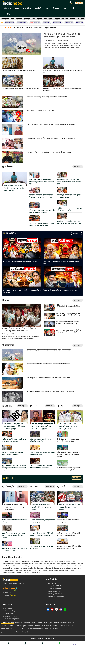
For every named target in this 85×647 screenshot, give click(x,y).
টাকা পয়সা (65, 19)
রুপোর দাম (46, 23)
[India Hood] (12, 3)
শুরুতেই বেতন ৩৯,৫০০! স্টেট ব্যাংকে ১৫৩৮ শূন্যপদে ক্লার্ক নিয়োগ (70, 521)
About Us (8, 592)
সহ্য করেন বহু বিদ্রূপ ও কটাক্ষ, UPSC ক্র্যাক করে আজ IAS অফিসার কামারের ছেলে (50, 152)
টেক (64, 8)
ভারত (17, 8)
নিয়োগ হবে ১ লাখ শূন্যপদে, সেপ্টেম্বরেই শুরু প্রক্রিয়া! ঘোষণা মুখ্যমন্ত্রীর (69, 209)
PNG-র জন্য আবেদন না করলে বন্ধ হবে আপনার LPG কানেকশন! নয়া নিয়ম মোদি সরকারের (69, 306)
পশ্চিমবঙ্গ (7, 8)
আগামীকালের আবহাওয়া (67, 626)
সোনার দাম (35, 23)
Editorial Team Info (55, 591)
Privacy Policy (10, 611)
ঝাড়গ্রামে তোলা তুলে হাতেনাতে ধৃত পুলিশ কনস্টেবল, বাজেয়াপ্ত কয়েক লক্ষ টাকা (62, 71)
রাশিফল (25, 645)
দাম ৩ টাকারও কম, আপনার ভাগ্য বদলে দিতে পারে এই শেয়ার (42, 547)
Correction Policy (11, 616)
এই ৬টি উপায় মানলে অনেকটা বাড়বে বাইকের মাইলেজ (14, 521)
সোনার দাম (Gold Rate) (67, 623)
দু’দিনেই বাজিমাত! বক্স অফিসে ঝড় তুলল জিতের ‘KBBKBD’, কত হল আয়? (41, 467)
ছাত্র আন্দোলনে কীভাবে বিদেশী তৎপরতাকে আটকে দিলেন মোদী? (21, 262)
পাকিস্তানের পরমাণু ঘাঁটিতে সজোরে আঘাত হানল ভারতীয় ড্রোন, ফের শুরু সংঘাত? (62, 35)
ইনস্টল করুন (76, 645)
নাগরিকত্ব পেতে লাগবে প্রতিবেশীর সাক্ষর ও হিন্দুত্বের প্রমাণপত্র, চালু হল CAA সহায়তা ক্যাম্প (52, 138)
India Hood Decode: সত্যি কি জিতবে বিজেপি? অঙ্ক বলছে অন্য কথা (62, 263)
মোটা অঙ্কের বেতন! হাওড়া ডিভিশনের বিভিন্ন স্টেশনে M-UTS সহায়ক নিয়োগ (69, 534)
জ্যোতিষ (7, 14)
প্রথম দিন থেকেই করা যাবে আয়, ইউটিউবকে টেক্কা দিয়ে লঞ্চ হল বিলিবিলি (14, 549)
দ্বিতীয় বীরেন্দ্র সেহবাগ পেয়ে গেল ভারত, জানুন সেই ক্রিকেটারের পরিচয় (68, 440)
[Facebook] (48, 609)
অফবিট (72, 19)
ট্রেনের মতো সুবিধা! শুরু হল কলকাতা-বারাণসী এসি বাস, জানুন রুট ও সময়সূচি (42, 211)
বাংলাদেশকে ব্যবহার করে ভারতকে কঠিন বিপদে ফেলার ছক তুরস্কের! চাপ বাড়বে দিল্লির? (69, 331)
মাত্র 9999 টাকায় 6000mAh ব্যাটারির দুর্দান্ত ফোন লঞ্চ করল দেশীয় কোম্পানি (14, 507)
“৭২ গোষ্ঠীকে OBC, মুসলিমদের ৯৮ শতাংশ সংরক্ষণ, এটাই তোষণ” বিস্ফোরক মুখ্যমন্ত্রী (15, 426)
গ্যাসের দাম (79, 23)
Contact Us (52, 583)
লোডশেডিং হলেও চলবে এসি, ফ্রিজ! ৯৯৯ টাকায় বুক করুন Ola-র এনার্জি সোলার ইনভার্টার (13, 535)
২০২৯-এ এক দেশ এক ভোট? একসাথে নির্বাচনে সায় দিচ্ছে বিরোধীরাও (12, 453)
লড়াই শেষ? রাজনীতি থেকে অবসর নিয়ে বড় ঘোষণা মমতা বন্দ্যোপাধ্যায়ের (14, 440)
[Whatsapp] (65, 609)
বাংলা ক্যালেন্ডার (9, 23)
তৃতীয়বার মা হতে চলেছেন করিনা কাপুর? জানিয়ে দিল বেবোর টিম (41, 440)
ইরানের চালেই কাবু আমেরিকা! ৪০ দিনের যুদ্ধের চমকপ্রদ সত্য (60, 290)
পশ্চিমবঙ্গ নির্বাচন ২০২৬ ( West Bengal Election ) (15, 629)
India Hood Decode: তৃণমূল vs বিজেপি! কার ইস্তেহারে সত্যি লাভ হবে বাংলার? (22, 291)
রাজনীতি (38, 8)
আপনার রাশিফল (21, 23)
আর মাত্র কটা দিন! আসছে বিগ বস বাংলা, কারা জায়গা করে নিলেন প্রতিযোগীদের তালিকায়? (42, 426)
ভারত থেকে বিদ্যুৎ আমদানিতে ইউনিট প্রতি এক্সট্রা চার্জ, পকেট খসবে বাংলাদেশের (41, 534)
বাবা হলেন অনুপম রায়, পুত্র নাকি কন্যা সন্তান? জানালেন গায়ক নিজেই (42, 453)
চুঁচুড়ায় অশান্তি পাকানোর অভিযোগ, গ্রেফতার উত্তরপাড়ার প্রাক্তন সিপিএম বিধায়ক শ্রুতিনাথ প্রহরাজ (14, 468)
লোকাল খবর (8, 645)
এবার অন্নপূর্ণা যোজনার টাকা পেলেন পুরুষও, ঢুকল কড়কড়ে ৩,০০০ (69, 196)
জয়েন (59, 645)
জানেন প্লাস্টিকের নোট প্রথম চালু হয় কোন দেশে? (40, 111)
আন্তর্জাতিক (27, 8)
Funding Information (55, 594)
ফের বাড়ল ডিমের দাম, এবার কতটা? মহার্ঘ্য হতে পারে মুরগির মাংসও (20, 88)
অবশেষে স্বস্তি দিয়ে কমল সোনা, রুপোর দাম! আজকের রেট (18, 70)
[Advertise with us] (70, 3)
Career (10, 595)
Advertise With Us (54, 586)
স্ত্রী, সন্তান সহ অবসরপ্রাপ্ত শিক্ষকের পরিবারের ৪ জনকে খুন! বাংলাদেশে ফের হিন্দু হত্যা (50, 391)
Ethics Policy (9, 613)
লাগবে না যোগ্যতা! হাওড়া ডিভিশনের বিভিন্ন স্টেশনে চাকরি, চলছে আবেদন (69, 547)
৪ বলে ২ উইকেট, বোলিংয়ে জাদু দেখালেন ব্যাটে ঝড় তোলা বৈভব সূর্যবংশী (68, 469)
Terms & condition (55, 589)
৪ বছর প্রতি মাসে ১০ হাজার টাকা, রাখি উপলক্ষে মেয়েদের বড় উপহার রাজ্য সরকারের (62, 89)
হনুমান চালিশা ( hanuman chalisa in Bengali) (14, 632)
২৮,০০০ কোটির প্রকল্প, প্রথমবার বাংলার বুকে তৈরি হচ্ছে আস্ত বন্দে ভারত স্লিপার (41, 224)
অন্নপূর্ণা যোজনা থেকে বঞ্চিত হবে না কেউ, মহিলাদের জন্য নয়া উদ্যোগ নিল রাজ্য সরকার (69, 222)
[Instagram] (60, 609)
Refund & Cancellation (56, 596)
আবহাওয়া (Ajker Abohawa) (25, 626)
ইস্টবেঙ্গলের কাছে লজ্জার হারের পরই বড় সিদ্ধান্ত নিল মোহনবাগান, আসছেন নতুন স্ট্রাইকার (68, 454)
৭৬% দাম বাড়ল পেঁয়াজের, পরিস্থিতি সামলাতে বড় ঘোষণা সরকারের (42, 521)
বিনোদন (56, 8)
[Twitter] (56, 609)
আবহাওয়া (42, 645)
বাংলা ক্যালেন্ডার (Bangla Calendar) (25, 623)
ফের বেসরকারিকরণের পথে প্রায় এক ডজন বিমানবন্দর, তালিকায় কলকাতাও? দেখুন (67, 323)
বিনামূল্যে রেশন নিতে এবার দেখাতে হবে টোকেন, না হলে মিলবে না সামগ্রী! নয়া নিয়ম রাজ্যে (69, 181)
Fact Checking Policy (12, 619)
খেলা (47, 8)
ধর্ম (78, 19)
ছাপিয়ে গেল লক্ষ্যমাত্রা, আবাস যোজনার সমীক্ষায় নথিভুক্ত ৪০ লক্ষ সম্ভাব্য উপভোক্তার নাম (51, 124)
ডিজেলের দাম (69, 23)
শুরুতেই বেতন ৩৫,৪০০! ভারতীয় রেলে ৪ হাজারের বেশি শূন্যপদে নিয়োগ (69, 507)
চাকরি (72, 8)
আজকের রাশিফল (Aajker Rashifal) (48, 623)
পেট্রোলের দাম (57, 23)
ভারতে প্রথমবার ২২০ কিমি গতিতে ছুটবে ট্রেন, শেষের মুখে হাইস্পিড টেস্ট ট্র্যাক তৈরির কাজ (68, 314)
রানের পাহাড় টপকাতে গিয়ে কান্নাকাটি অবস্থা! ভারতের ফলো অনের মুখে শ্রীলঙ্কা (69, 426)
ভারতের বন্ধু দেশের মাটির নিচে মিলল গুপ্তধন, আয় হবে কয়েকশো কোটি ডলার (48, 378)
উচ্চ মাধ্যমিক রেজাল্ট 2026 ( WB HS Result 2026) (44, 629)
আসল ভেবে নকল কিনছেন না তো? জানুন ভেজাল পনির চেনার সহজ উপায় (47, 97)
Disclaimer (9, 608)
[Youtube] (52, 609)
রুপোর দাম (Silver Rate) (8, 626)
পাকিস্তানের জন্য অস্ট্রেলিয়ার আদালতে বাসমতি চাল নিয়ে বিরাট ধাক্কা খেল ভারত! (48, 364)
